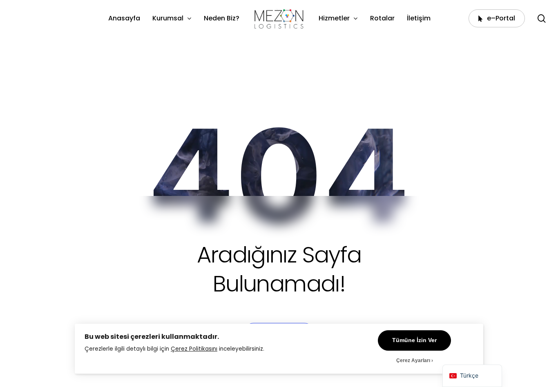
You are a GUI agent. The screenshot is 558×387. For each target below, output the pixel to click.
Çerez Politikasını (194, 349)
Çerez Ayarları (413, 360)
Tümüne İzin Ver (414, 340)
